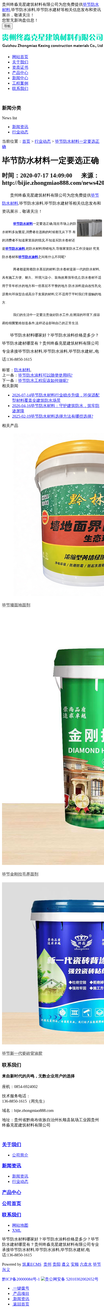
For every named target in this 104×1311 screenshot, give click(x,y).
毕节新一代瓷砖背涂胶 (22, 1053)
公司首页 (11, 1203)
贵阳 (57, 1264)
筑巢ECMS (31, 1264)
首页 (26, 141)
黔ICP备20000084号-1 (21, 1279)
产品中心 (20, 72)
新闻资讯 (20, 127)
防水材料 (22, 370)
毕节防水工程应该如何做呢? (43, 380)
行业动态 (20, 132)
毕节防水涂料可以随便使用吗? (45, 375)
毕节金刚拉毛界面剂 (20, 874)
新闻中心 (20, 78)
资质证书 (20, 67)
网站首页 (20, 57)
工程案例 (20, 83)
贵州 (47, 1264)
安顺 (75, 1264)
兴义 (6, 1269)
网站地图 (20, 1225)
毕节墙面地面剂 (16, 605)
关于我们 (20, 62)
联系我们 (20, 88)
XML (16, 1230)
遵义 (66, 1264)
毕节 (97, 1264)
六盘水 (86, 1264)
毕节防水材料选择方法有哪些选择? (52, 416)
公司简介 (20, 1155)
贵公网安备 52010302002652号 (71, 1279)
